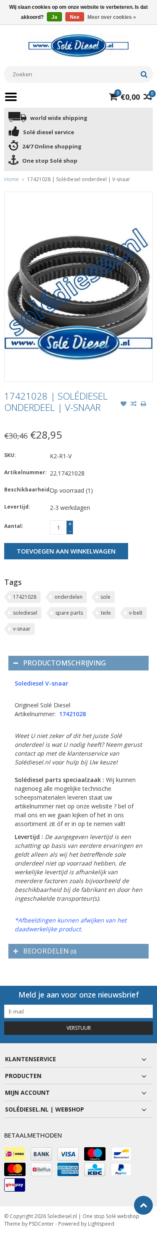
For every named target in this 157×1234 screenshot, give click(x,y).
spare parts (69, 612)
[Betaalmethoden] (14, 1154)
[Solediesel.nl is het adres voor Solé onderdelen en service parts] (78, 45)
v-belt (135, 612)
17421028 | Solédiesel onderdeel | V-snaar (78, 179)
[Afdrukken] (143, 404)
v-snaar (22, 628)
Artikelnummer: (25, 472)
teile (106, 612)
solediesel (25, 612)
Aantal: (13, 526)
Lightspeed (101, 1223)
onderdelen (68, 596)
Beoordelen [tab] (50, 951)
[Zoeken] (144, 74)
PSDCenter (41, 1223)
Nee (75, 17)
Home (11, 179)
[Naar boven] (143, 1205)
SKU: (10, 455)
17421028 (24, 596)
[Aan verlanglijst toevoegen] (123, 404)
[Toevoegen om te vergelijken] (133, 404)
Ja (54, 17)
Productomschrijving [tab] (64, 663)
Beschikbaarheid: (25, 489)
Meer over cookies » (112, 17)
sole (105, 596)
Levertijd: (17, 506)
